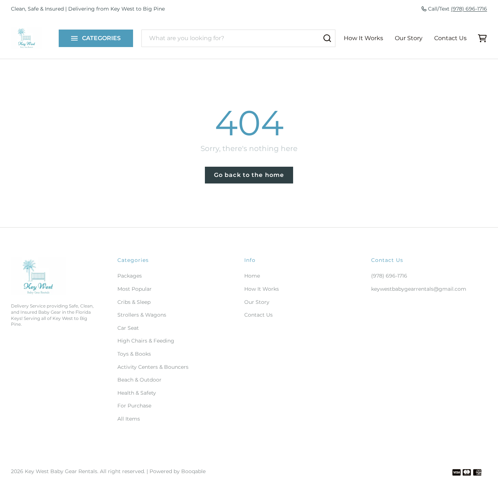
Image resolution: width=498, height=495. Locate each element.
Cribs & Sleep (134, 302)
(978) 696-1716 (469, 8)
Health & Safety (136, 393)
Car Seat (128, 328)
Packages (129, 275)
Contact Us (450, 38)
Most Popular (134, 289)
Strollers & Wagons (141, 315)
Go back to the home (249, 174)
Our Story (409, 38)
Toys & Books (134, 354)
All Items (128, 418)
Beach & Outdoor (139, 379)
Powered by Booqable (177, 471)
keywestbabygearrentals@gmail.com (418, 289)
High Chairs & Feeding (145, 340)
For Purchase (134, 405)
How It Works (363, 38)
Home (252, 275)
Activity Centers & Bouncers (152, 367)
